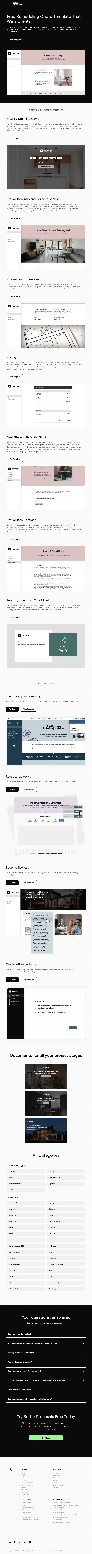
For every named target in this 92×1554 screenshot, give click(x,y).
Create (24, 1473)
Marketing (12, 1258)
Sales (50, 1270)
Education (52, 1227)
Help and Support (27, 1503)
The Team (56, 1483)
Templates (25, 1490)
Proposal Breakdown (28, 1507)
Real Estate (12, 1270)
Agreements (13, 1209)
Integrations (25, 1492)
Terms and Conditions (50, 1551)
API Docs (56, 1487)
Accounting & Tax (14, 1203)
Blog (23, 1505)
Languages (25, 1495)
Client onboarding (27, 1483)
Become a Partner (58, 1478)
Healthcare (52, 1246)
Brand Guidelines (58, 1485)
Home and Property (15, 1252)
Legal (51, 1252)
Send (23, 1475)
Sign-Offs (52, 1184)
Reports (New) (26, 1512)
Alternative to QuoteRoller (61, 1517)
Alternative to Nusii (58, 1512)
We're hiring (56, 1473)
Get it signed (25, 1480)
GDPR (60, 1551)
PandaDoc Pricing (74, 1515)
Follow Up (25, 1478)
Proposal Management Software (62, 1522)
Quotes (11, 1177)
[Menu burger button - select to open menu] (81, 4)
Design (11, 1227)
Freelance (52, 1240)
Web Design (53, 1289)
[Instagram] (24, 1542)
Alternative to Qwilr (58, 1507)
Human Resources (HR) (16, 1246)
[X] (19, 1542)
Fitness (11, 1240)
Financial (52, 1234)
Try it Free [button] (12, 709)
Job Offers (12, 1190)
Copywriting (13, 1215)
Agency (51, 1203)
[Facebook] (14, 1542)
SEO (50, 1277)
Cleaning (52, 1209)
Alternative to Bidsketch (60, 1510)
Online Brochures (54, 1177)
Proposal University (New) (29, 1510)
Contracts (52, 1171)
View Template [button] (15, 39)
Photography (53, 1258)
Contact (55, 1480)
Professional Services (56, 1264)
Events (11, 1234)
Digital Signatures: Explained (30, 1520)
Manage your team (27, 1485)
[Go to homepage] (16, 4)
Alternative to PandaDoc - (61, 1515)
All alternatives (57, 1520)
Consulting (52, 1215)
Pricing (24, 1487)
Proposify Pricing (73, 1505)
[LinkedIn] (10, 1542)
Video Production (14, 1289)
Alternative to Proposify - (60, 1505)
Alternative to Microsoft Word (62, 1503)
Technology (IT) (54, 1283)
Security (11, 1277)
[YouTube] (30, 1542)
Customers (56, 1475)
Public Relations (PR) (15, 1264)
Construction (13, 1221)
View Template (46, 1084)
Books (24, 1515)
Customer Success (55, 1221)
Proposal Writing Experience (30, 1517)
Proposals (12, 1171)
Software (11, 1283)
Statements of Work (15, 1184)
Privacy (40, 1551)
